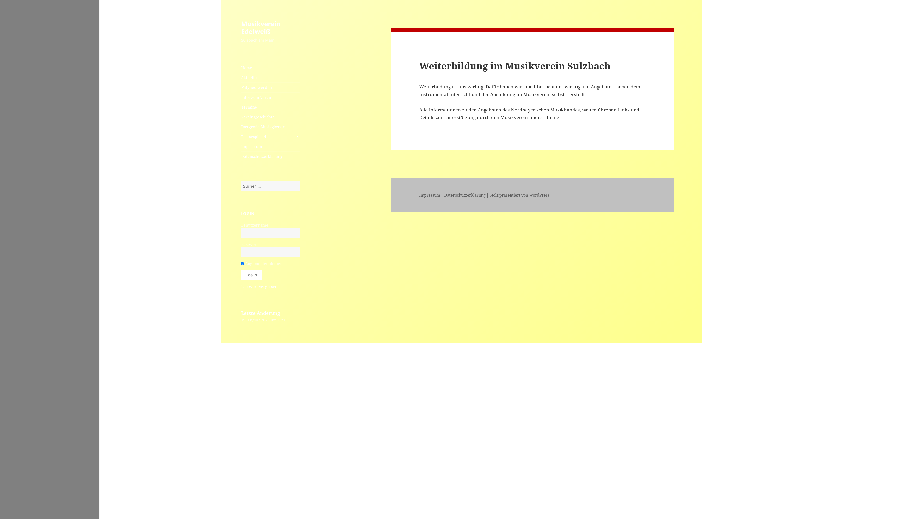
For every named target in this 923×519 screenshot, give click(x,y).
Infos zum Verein (256, 97)
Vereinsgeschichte (257, 117)
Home (246, 67)
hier (556, 117)
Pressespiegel (253, 136)
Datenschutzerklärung (261, 156)
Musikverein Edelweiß (261, 27)
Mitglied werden (256, 87)
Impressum (251, 146)
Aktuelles (249, 77)
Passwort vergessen (259, 286)
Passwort (249, 244)
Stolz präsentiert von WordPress (519, 195)
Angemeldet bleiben (263, 263)
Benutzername (254, 225)
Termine (249, 107)
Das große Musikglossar (263, 127)
